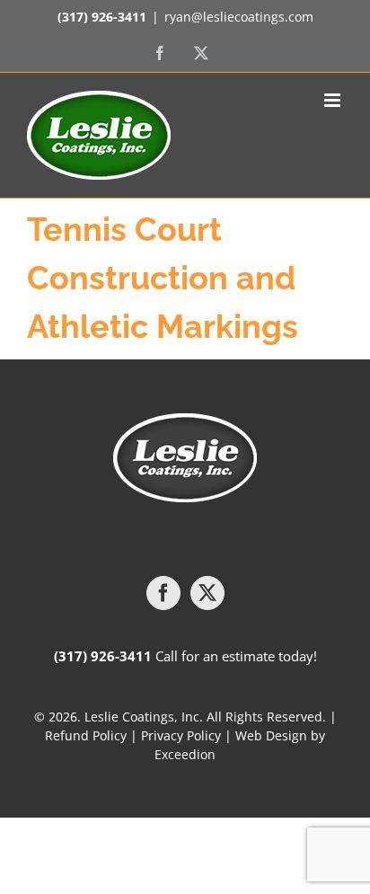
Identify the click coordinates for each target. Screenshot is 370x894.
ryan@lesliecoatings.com (238, 16)
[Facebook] (163, 593)
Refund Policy (86, 735)
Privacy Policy (181, 735)
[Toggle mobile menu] (333, 100)
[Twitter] (207, 593)
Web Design (271, 735)
